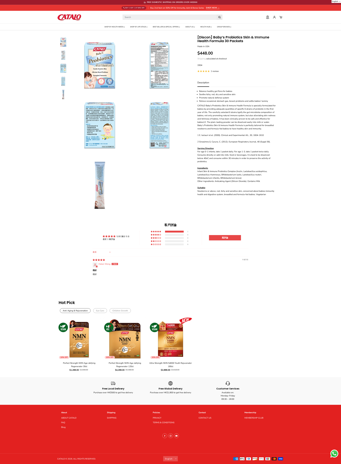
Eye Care (100, 310)
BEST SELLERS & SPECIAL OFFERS (166, 27)
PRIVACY (157, 417)
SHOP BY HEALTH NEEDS (114, 27)
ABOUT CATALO (68, 417)
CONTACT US (205, 417)
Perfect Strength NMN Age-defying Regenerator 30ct (79, 365)
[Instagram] (171, 436)
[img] (99, 260)
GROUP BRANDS (223, 27)
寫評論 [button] (225, 237)
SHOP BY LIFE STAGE (138, 27)
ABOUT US (189, 27)
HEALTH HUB (205, 27)
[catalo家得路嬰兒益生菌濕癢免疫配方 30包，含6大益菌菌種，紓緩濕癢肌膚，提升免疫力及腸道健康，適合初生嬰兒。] (99, 65)
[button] (156, 232)
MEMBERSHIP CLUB (253, 417)
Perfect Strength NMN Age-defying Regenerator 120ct (125, 365)
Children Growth (120, 310)
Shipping (201, 58)
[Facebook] (165, 436)
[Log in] (274, 17)
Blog (63, 427)
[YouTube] (176, 436)
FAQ (63, 422)
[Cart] (281, 17)
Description (203, 82)
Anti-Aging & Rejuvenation (75, 310)
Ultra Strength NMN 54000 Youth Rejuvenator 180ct (170, 365)
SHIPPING (111, 417)
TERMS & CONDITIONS (163, 422)
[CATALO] (69, 17)
